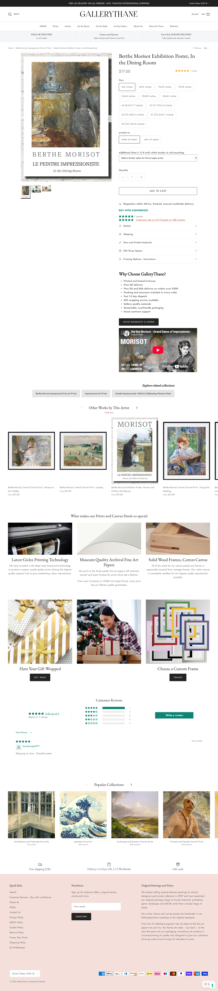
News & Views (156, 26)
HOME (43, 26)
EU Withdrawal (17, 947)
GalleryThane (22, 981)
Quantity (123, 170)
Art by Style (101, 26)
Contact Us (15, 912)
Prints (55, 26)
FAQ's (13, 907)
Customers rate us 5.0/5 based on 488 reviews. (161, 220)
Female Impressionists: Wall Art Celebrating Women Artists (143, 393)
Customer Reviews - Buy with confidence (30, 897)
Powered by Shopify (37, 981)
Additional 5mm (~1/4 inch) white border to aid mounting (151, 152)
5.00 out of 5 (52, 713)
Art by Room (83, 26)
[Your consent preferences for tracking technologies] (212, 985)
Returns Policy (17, 932)
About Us (138, 26)
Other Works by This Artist (109, 407)
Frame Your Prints (19, 937)
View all (109, 412)
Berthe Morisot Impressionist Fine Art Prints (33, 48)
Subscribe (81, 916)
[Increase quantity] (141, 177)
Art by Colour (120, 26)
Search (13, 892)
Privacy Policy (16, 917)
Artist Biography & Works (138, 321)
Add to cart (158, 191)
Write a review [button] (174, 715)
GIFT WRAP (40, 677)
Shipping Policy (18, 942)
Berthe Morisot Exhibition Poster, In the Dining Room (75, 48)
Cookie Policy (16, 927)
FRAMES (178, 677)
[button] (126, 216)
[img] (23, 741)
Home (10, 48)
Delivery (174, 26)
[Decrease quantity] (123, 177)
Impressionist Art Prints (96, 393)
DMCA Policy (16, 922)
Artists (68, 26)
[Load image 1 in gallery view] (66, 117)
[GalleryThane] (109, 14)
